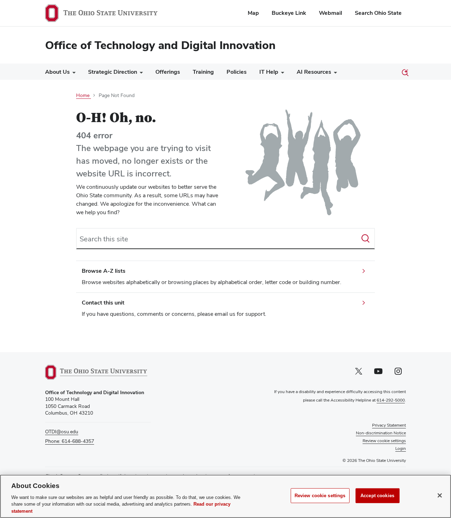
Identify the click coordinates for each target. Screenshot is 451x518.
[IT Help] (281, 73)
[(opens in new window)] (96, 372)
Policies (237, 72)
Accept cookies (377, 495)
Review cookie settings (320, 495)
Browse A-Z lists (103, 271)
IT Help (268, 72)
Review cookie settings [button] (384, 441)
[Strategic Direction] (140, 73)
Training (203, 72)
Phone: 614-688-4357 (69, 441)
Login (400, 448)
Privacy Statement (389, 425)
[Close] (439, 495)
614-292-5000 (391, 400)
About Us (57, 72)
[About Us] (72, 73)
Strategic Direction (112, 72)
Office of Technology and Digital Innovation (160, 45)
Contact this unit (103, 302)
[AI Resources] (334, 73)
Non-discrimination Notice (381, 433)
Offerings (167, 72)
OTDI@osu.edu (61, 431)
